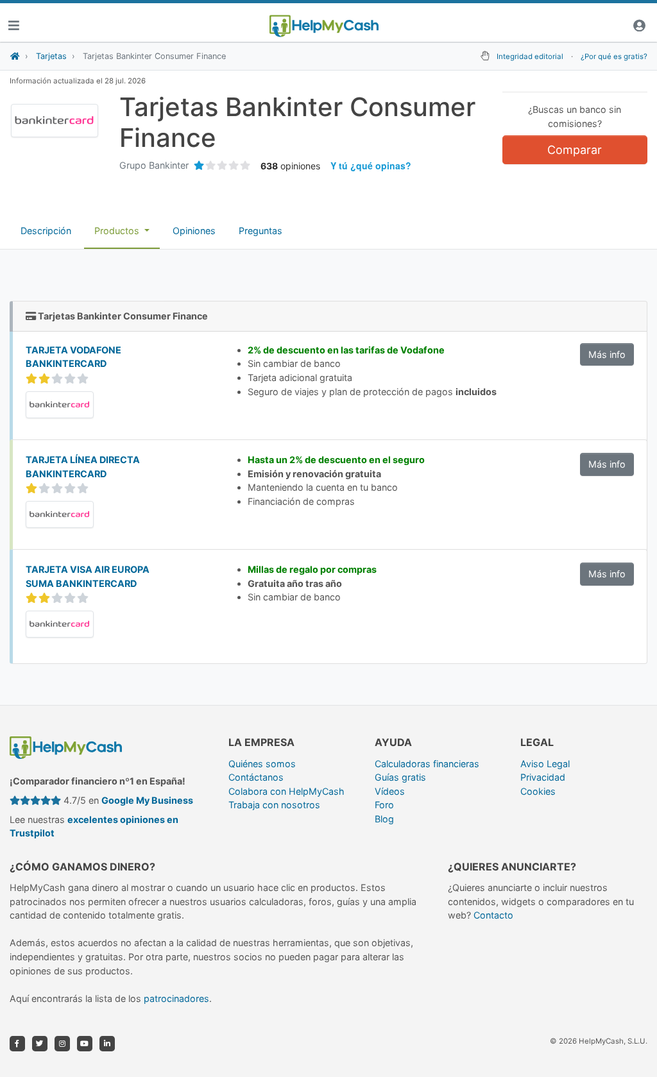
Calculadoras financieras (427, 763)
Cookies (538, 791)
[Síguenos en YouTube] (84, 1043)
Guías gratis (400, 777)
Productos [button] (118, 230)
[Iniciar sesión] (639, 26)
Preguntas (260, 230)
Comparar (574, 150)
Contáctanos (256, 777)
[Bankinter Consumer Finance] (60, 403)
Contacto (493, 915)
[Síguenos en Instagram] (62, 1043)
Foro (384, 804)
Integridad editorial (530, 56)
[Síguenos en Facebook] (17, 1043)
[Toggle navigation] (13, 25)
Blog (384, 818)
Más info (607, 354)
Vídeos (390, 791)
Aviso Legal (545, 763)
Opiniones (194, 230)
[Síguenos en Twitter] (39, 1043)
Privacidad (542, 777)
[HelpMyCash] (324, 26)
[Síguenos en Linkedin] (107, 1043)
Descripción (46, 230)
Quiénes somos (262, 763)
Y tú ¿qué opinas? (370, 165)
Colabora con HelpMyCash (286, 791)
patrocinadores (176, 998)
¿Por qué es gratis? (614, 56)
